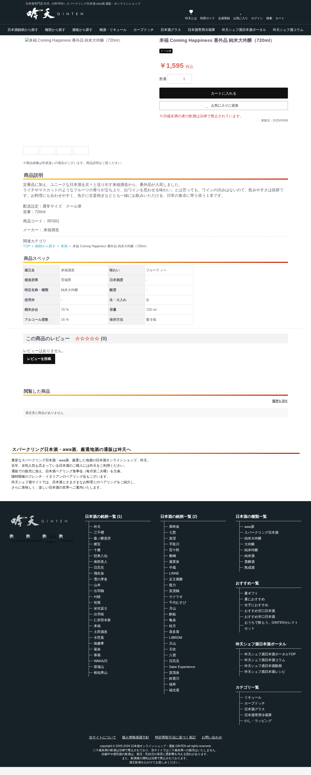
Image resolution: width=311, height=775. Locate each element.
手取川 (174, 544)
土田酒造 (100, 632)
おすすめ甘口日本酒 (259, 611)
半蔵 (172, 567)
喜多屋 (174, 632)
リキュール (252, 697)
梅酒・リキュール (113, 30)
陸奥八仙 (100, 556)
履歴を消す (280, 401)
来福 (64, 246)
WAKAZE (101, 661)
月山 (172, 608)
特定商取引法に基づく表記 (175, 737)
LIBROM (175, 637)
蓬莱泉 (174, 562)
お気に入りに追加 (224, 105)
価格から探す (82, 30)
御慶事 (99, 643)
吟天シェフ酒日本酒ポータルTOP (270, 654)
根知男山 (100, 673)
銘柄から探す (45, 246)
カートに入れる (223, 93)
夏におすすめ (254, 599)
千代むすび (177, 602)
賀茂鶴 (174, 591)
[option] (89, 90)
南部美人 (100, 562)
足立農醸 (176, 579)
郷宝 (97, 544)
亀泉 (172, 620)
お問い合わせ (212, 737)
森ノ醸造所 (102, 538)
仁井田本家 (102, 620)
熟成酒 (249, 567)
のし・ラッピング (258, 721)
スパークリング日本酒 (261, 532)
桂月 (172, 626)
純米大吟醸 (252, 538)
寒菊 (97, 655)
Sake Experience (182, 667)
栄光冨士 (100, 608)
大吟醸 (249, 544)
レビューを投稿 (39, 359)
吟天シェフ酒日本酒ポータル (244, 30)
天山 (172, 643)
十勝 (97, 550)
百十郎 (174, 550)
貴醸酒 (249, 562)
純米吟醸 (251, 550)
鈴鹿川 (174, 678)
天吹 (172, 649)
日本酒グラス (171, 30)
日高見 (99, 567)
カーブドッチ (143, 30)
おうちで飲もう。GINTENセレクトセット (271, 625)
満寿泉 (174, 527)
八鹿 (172, 655)
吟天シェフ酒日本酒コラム (264, 660)
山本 (97, 585)
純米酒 (249, 556)
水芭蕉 (99, 637)
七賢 (172, 532)
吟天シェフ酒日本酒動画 (263, 666)
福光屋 (174, 690)
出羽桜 (99, 614)
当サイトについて (102, 737)
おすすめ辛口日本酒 (259, 617)
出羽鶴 (99, 591)
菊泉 (97, 649)
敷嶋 (172, 556)
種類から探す (55, 30)
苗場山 (99, 667)
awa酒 (249, 527)
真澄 (172, 538)
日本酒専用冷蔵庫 (201, 30)
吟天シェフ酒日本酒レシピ (264, 672)
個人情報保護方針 (135, 737)
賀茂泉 (174, 673)
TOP (26, 246)
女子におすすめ (256, 605)
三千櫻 (99, 532)
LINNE (174, 573)
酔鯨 (172, 614)
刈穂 (97, 597)
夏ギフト (251, 593)
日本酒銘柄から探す (23, 30)
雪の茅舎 (100, 579)
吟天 (97, 527)
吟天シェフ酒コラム (288, 30)
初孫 (97, 602)
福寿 (172, 684)
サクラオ (176, 597)
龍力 (172, 585)
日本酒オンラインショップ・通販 (153, 746)
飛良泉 (99, 573)
